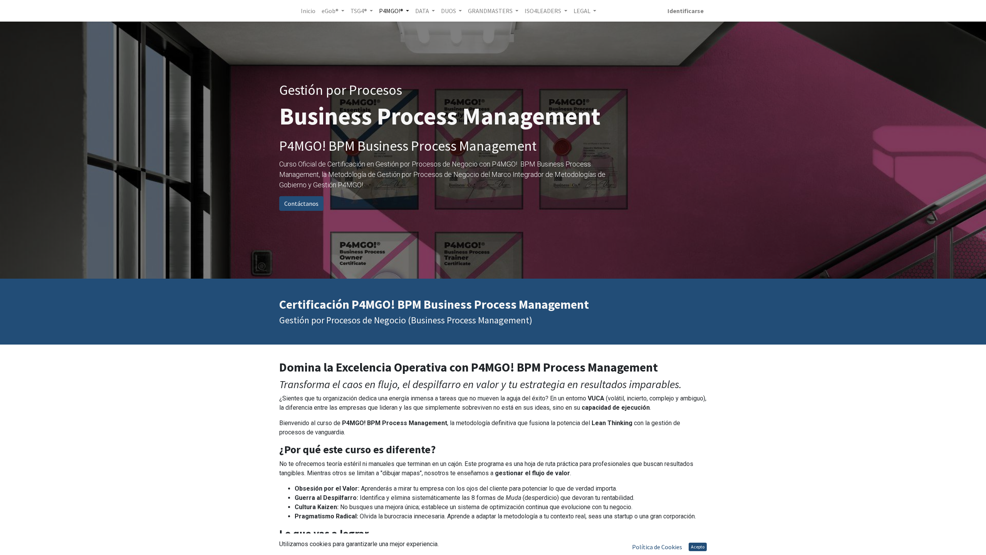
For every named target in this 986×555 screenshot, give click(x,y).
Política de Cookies (657, 547)
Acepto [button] (697, 547)
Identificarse (685, 11)
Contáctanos (301, 203)
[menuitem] (308, 10)
